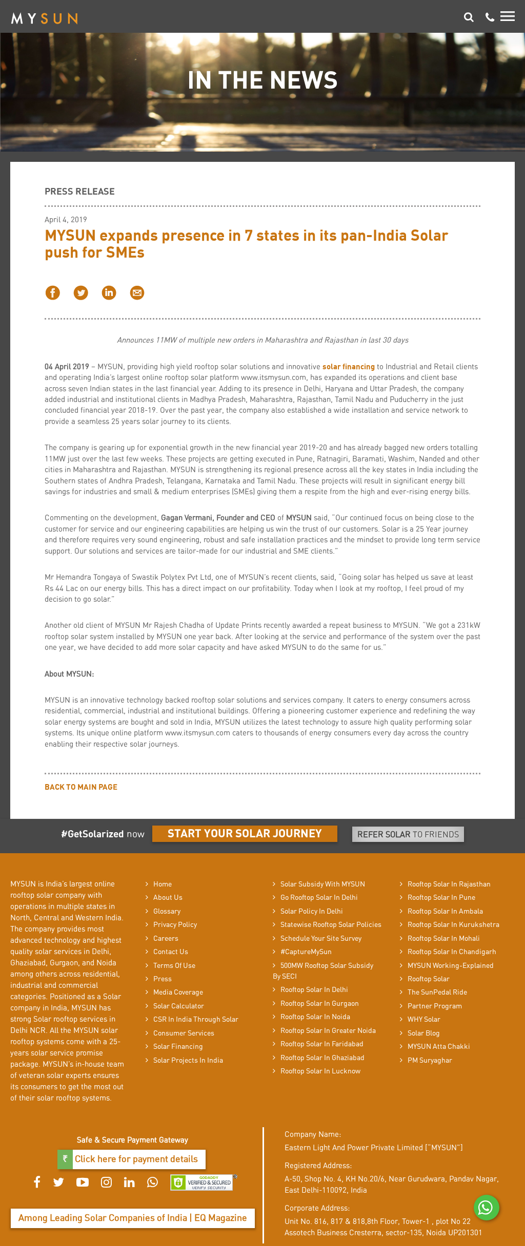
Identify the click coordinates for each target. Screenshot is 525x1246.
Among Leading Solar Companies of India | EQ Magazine (132, 1218)
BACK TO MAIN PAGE (81, 787)
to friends (408, 835)
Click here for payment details (135, 1159)
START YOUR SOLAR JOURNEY (245, 833)
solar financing (348, 367)
